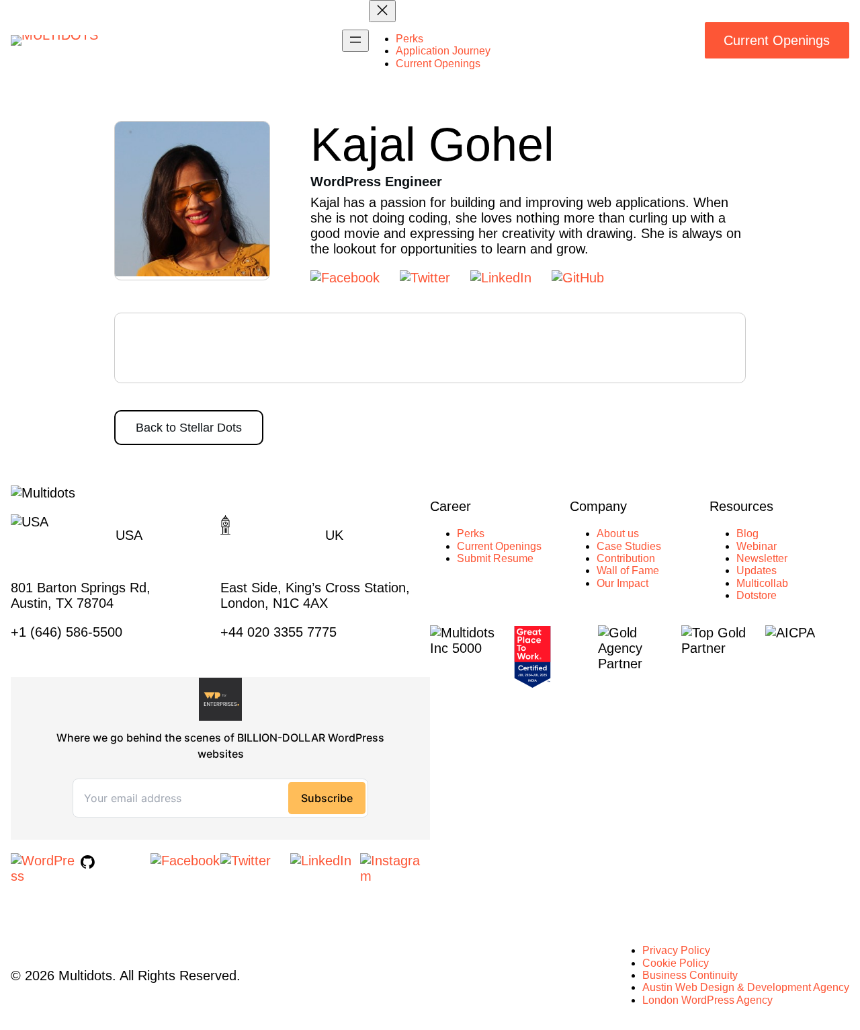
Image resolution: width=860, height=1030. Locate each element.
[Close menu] (382, 11)
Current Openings (777, 40)
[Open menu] (355, 41)
